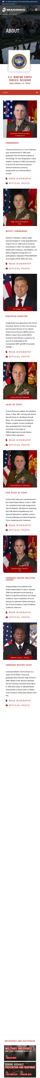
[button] (9, 4)
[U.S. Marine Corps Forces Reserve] (13, 9)
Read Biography (20, 178)
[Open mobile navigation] (36, 9)
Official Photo (19, 183)
